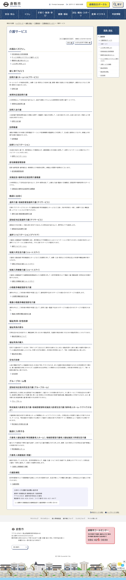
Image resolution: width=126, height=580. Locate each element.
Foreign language (58, 4)
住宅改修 (15, 373)
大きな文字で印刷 (81, 42)
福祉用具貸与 (104, 68)
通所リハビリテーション (19, 246)
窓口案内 (16, 547)
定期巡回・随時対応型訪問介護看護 (23, 188)
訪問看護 (15, 138)
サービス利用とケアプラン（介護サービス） (25, 57)
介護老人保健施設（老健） (20, 466)
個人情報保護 (56, 518)
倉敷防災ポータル (98, 4)
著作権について (68, 518)
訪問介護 (15, 88)
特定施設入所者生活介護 (20, 424)
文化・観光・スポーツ (80, 14)
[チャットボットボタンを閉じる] (124, 561)
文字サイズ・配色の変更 (76, 4)
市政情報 (116, 14)
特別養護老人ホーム (18, 449)
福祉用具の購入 (17, 354)
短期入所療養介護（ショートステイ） (23, 281)
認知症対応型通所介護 (19, 228)
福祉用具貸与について (19, 336)
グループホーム (17, 401)
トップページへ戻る (113, 512)
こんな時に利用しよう (19, 63)
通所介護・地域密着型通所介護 (22, 213)
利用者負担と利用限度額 (20, 54)
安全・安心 (10, 14)
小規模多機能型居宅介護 (20, 296)
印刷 (68, 42)
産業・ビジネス (98, 14)
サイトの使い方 (92, 518)
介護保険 (37, 23)
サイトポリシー (45, 518)
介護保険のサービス (48, 23)
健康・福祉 (63, 14)
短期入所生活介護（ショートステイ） (23, 264)
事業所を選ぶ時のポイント (20, 60)
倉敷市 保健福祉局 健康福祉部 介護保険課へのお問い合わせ (37, 502)
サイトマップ (34, 518)
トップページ (19, 23)
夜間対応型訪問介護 (18, 103)
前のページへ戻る (97, 512)
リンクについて (80, 518)
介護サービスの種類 (105, 64)
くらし (27, 14)
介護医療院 (15, 484)
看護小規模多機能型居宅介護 (21, 314)
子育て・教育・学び (45, 14)
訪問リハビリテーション (19, 156)
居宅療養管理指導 (18, 171)
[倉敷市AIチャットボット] (121, 565)
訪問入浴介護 (16, 121)
